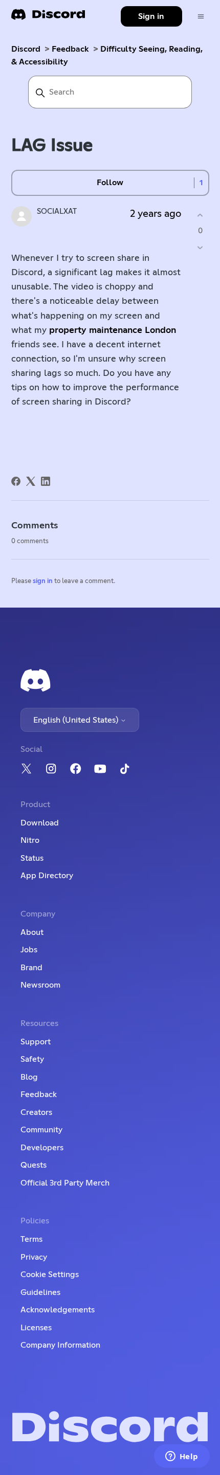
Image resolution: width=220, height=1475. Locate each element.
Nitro (29, 840)
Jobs (28, 950)
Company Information (60, 1345)
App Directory (46, 875)
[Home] (48, 17)
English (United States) (76, 720)
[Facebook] (15, 481)
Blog (29, 1077)
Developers (41, 1148)
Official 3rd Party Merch (64, 1183)
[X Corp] (30, 481)
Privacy (33, 1257)
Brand (31, 968)
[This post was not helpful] (200, 248)
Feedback (70, 49)
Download (39, 823)
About (31, 932)
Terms (31, 1239)
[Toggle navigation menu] (200, 16)
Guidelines (40, 1292)
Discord (25, 49)
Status (31, 858)
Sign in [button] (151, 16)
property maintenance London (112, 330)
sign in (43, 581)
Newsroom (40, 985)
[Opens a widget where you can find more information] (181, 1457)
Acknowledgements (57, 1310)
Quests (33, 1165)
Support (35, 1042)
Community (41, 1130)
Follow (110, 182)
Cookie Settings (49, 1274)
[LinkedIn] (45, 481)
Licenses (36, 1328)
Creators (36, 1112)
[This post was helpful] (200, 215)
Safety (32, 1059)
